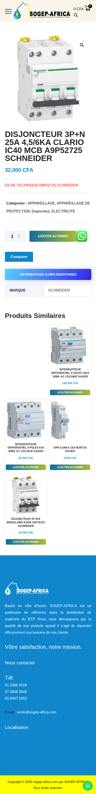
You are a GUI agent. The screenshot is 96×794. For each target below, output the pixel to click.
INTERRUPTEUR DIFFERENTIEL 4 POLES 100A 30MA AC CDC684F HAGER (70, 373)
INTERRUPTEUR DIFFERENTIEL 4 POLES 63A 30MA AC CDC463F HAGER (26, 448)
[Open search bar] (76, 15)
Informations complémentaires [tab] (48, 274)
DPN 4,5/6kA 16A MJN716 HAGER (70, 449)
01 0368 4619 (16, 685)
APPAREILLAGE (41, 203)
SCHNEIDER (59, 290)
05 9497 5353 (16, 698)
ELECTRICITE (63, 211)
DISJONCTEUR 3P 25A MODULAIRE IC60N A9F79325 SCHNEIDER (26, 522)
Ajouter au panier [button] (70, 392)
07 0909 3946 (16, 692)
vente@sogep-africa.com (36, 712)
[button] (82, 45)
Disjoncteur (41, 211)
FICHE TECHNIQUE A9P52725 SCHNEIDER (41, 185)
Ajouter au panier (53, 236)
